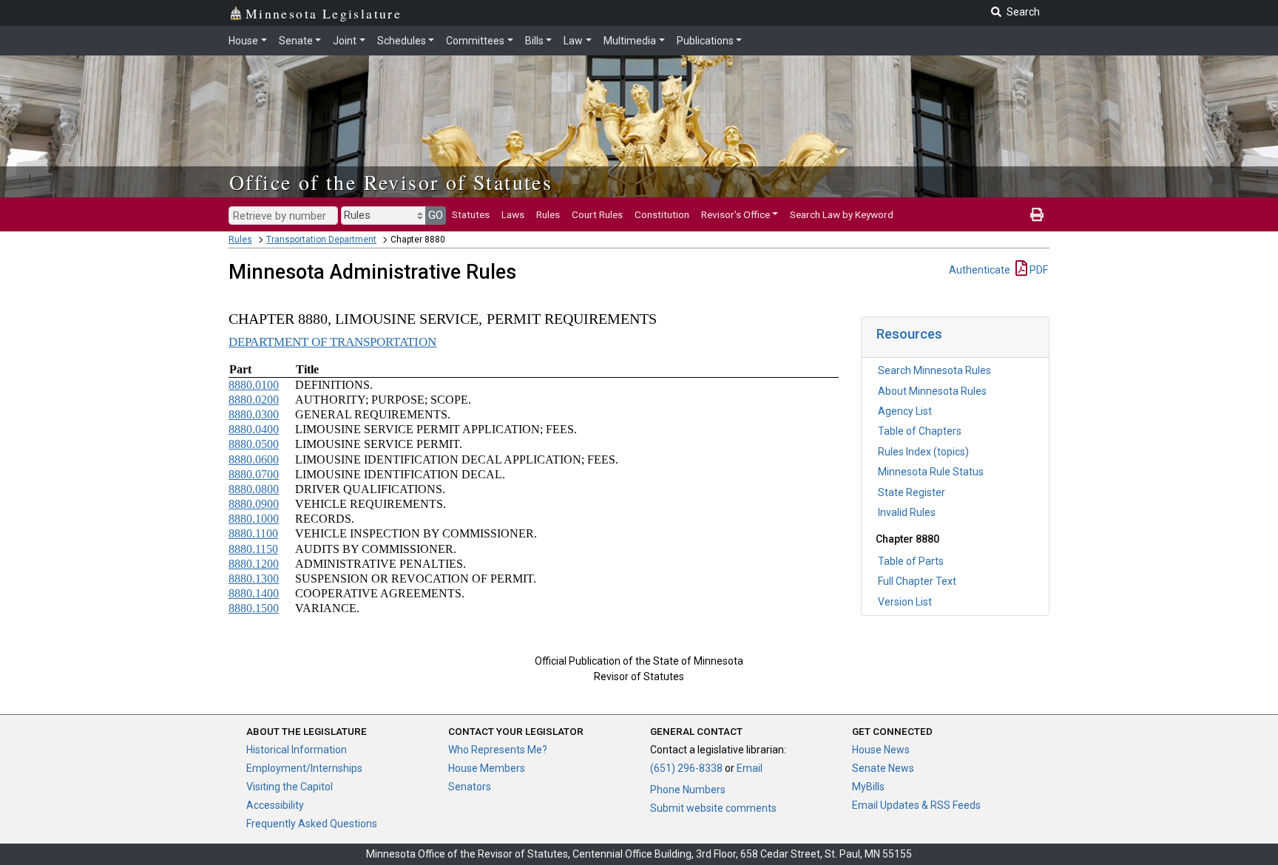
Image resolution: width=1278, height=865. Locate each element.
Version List (905, 602)
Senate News (883, 768)
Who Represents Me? (497, 750)
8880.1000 (254, 518)
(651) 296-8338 (686, 768)
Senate (296, 41)
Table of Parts (911, 561)
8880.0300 (254, 414)
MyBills (868, 787)
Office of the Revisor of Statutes (390, 182)
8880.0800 (254, 489)
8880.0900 (254, 504)
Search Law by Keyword (841, 214)
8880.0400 (254, 429)
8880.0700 (254, 474)
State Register (911, 492)
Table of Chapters (919, 431)
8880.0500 (254, 444)
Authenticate (979, 270)
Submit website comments (713, 808)
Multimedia (630, 41)
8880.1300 (254, 578)
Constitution (662, 214)
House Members (486, 768)
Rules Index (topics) (923, 452)
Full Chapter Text (917, 581)
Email (750, 768)
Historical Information (296, 750)
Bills (534, 41)
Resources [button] (909, 334)
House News (881, 750)
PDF (1037, 270)
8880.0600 (254, 459)
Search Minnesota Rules (934, 370)
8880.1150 (253, 549)
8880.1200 (254, 563)
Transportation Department (321, 239)
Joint (344, 41)
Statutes (471, 214)
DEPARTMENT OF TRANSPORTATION (332, 342)
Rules (548, 214)
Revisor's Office (735, 214)
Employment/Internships (304, 768)
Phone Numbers (688, 790)
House (243, 41)
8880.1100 (253, 533)
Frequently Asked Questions (311, 824)
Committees (475, 41)
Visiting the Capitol (289, 787)
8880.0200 (254, 399)
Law (573, 41)
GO (435, 215)
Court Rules (597, 214)
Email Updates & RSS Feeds (916, 805)
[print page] (1036, 214)
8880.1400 (254, 593)
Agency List (905, 411)
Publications (705, 41)
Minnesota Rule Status (931, 472)
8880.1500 (254, 608)
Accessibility (275, 805)
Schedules (401, 41)
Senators (469, 787)
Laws (512, 214)
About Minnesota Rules (932, 391)
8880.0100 (254, 385)
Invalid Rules (907, 512)
